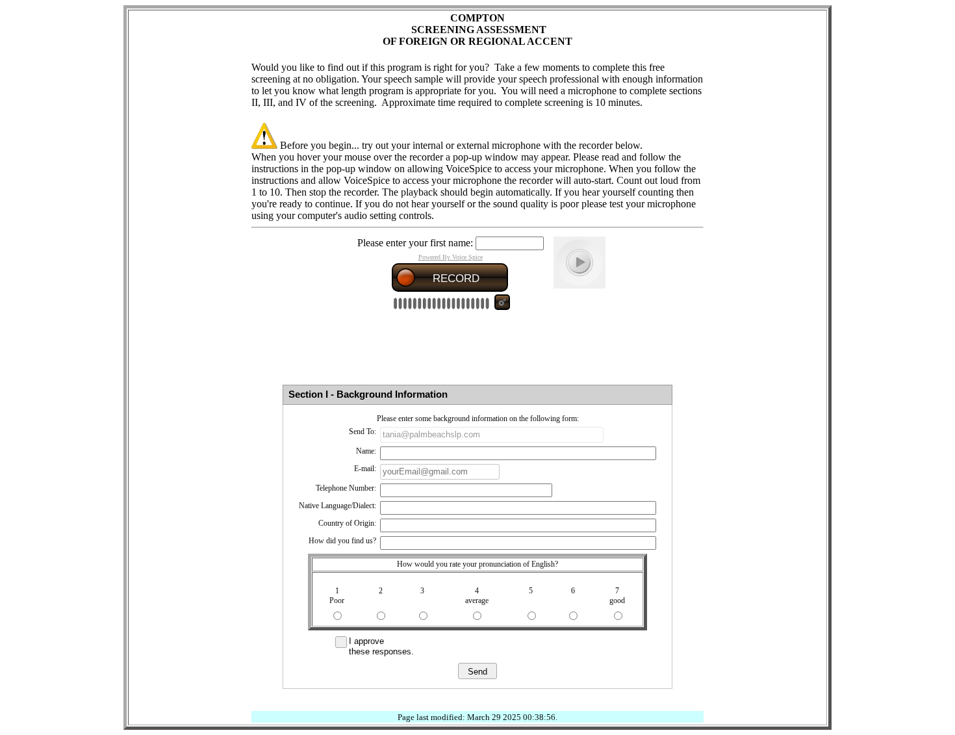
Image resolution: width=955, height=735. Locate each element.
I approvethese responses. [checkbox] (381, 646)
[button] (477, 671)
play (579, 262)
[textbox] (492, 435)
